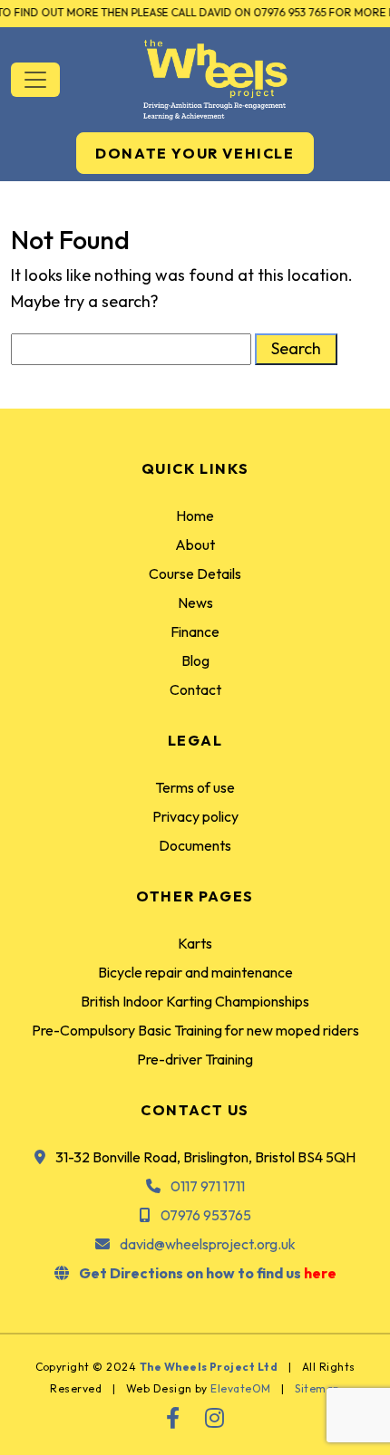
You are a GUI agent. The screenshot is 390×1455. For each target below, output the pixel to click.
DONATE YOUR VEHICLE (194, 153)
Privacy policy (195, 816)
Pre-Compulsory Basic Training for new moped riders (195, 1030)
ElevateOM (240, 1388)
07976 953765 (206, 1215)
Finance (195, 631)
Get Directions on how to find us (207, 1273)
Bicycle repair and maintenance (195, 972)
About (195, 544)
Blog (195, 660)
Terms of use (195, 787)
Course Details (195, 573)
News (195, 602)
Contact (195, 689)
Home (195, 515)
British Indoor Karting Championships (195, 1001)
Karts (195, 943)
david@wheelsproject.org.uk (208, 1244)
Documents (195, 845)
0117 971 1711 (208, 1186)
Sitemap (317, 1388)
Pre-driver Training (195, 1059)
